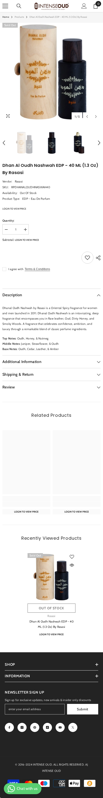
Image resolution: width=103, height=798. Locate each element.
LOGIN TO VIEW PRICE (14, 208)
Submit (82, 709)
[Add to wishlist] (87, 258)
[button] (87, 116)
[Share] (97, 258)
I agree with (15, 269)
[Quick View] (71, 565)
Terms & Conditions (37, 269)
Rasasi (19, 181)
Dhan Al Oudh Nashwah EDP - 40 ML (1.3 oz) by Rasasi (51, 624)
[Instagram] (22, 727)
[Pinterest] (34, 727)
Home (5, 16)
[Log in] (84, 6)
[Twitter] (72, 727)
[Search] (19, 6)
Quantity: (8, 220)
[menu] (5, 6)
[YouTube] (60, 727)
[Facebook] (9, 727)
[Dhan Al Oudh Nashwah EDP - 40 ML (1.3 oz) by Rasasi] (51, 577)
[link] (26, 504)
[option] (51, 72)
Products (19, 16)
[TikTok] (47, 727)
